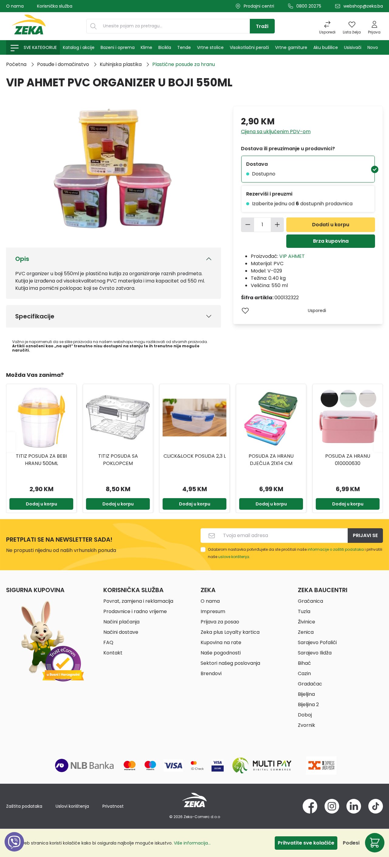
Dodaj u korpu (41, 504)
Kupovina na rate (221, 642)
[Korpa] (374, 842)
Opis (22, 259)
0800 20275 (308, 6)
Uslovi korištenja (72, 806)
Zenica (306, 632)
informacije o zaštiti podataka (336, 549)
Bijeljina (306, 694)
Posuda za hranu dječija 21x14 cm (271, 460)
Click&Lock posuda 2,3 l (195, 456)
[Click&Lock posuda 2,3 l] (194, 417)
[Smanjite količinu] (247, 224)
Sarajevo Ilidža (315, 652)
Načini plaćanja (121, 621)
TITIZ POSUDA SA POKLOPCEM (118, 460)
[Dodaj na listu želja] (245, 310)
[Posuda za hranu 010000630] (348, 417)
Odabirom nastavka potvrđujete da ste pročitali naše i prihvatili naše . (295, 553)
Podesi (351, 842)
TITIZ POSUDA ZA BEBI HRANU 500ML (41, 460)
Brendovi (211, 673)
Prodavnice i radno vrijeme (135, 611)
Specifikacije (34, 316)
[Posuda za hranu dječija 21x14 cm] (271, 417)
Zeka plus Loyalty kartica (230, 632)
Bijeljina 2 (308, 704)
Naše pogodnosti (221, 652)
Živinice (306, 621)
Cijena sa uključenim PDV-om (276, 131)
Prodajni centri (259, 6)
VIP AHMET (292, 256)
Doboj (305, 714)
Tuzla (304, 611)
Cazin (304, 673)
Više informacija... (192, 843)
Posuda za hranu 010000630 (347, 460)
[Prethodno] (10, 442)
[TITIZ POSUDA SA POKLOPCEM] (118, 417)
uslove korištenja (233, 556)
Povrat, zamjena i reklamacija (138, 601)
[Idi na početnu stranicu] (29, 26)
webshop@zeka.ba (363, 6)
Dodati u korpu (330, 224)
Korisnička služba (54, 6)
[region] (194, 442)
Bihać (304, 663)
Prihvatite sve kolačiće (306, 842)
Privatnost (113, 806)
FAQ (108, 642)
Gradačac (310, 683)
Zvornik (306, 725)
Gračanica (310, 601)
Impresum (213, 611)
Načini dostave (120, 632)
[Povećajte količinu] (277, 224)
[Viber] (14, 848)
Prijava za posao (220, 621)
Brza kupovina (331, 241)
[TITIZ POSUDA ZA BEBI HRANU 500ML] (41, 417)
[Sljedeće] (378, 442)
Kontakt (112, 652)
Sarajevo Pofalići (317, 642)
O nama (15, 6)
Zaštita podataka (24, 806)
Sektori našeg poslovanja (230, 663)
